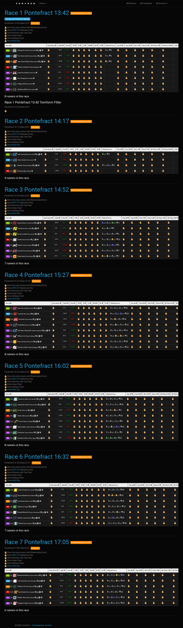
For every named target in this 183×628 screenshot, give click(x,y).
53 (37, 592)
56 (36, 501)
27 (39, 438)
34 (38, 603)
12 (41, 347)
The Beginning (38, 625)
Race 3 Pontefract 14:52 (37, 189)
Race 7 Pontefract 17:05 (37, 542)
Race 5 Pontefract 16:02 (37, 365)
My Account (161, 3)
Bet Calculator (146, 3)
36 (36, 308)
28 (38, 490)
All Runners (131, 3)
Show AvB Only (13, 41)
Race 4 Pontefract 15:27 (37, 274)
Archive (48, 625)
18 (34, 314)
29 (33, 416)
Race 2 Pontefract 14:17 (37, 121)
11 (33, 239)
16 (40, 405)
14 (37, 597)
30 (35, 319)
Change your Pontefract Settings (17, 19)
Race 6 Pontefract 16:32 (37, 456)
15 (35, 325)
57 (42, 575)
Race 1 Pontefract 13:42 (37, 12)
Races (42, 3)
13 (31, 507)
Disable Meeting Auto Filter (81, 13)
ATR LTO (16, 30)
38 (36, 342)
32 (38, 495)
